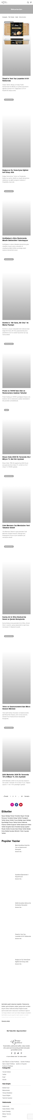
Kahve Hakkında (22, 822)
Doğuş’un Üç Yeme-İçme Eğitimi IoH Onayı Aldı (15, 171)
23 (22, 796)
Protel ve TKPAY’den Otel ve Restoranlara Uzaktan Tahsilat (14, 392)
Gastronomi (24, 824)
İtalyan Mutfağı (6, 816)
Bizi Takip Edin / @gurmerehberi (16, 1031)
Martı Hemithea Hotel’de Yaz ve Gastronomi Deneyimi (22, 847)
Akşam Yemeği (25, 816)
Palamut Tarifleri (6, 824)
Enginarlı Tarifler (15, 824)
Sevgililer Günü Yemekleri (13, 827)
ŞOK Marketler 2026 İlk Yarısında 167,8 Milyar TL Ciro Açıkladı (15, 775)
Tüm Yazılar (11, 17)
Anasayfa (4, 17)
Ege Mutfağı (5, 822)
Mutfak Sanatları (9, 831)
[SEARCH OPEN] (28, 2)
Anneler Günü (14, 829)
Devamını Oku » (6, 94)
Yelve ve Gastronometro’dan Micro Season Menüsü (16, 707)
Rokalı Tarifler (23, 829)
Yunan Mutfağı (18, 820)
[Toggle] (6, 1021)
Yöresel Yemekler (15, 816)
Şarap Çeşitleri (25, 827)
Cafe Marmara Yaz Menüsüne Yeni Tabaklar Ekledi (16, 526)
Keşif (16, 17)
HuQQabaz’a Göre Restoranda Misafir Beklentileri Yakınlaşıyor (15, 239)
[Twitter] (18, 1053)
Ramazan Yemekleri (7, 818)
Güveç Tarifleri (10, 820)
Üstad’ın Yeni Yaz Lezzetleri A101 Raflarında (15, 79)
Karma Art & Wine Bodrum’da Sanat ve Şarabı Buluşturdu (14, 618)
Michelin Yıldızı (19, 831)
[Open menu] (31, 2)
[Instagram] (12, 804)
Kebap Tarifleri (17, 818)
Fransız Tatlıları (13, 822)
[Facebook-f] (16, 804)
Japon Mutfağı (27, 820)
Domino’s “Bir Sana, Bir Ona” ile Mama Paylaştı (15, 323)
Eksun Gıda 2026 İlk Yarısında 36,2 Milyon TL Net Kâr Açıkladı (16, 458)
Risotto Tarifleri (6, 829)
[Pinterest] (21, 804)
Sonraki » (27, 796)
